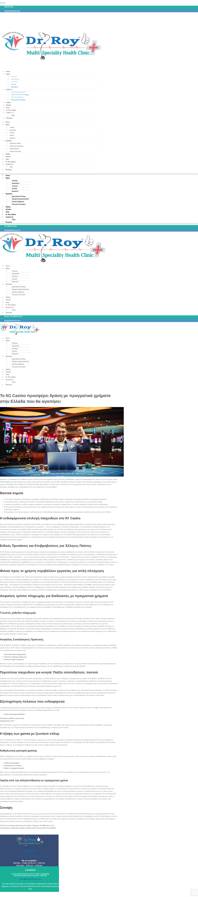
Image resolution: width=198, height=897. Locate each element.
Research (14, 87)
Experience (15, 79)
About (8, 74)
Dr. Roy (2, 3)
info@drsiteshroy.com (30, 879)
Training (14, 77)
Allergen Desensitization (20, 95)
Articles (8, 105)
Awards (13, 84)
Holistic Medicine (17, 97)
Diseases (9, 118)
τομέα (97, 708)
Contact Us (10, 113)
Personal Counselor (18, 100)
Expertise (9, 89)
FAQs (13, 115)
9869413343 (29, 851)
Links (8, 107)
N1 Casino (6, 482)
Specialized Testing (18, 92)
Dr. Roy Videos (11, 110)
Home (8, 71)
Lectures (14, 82)
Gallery (8, 102)
